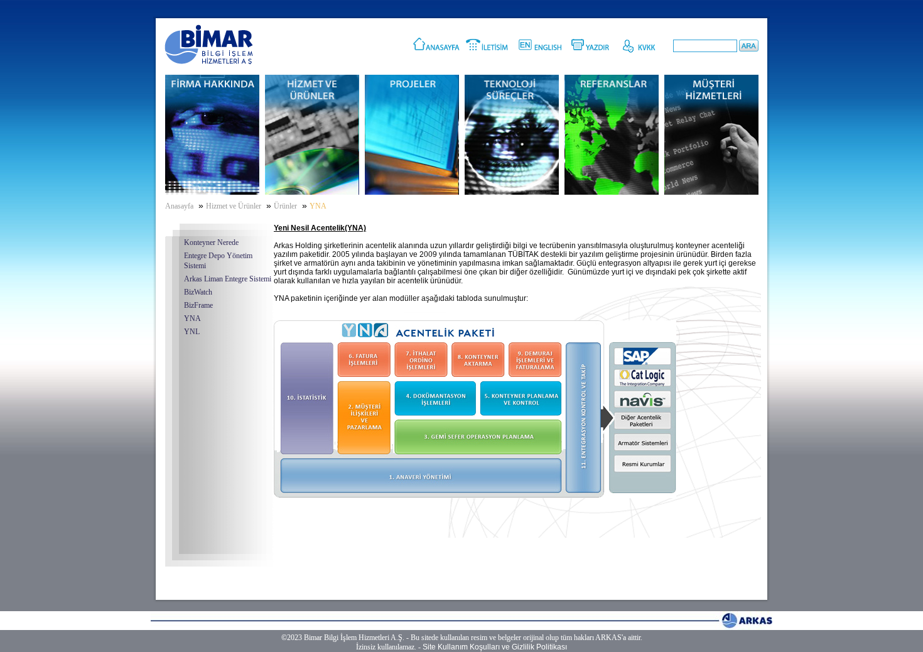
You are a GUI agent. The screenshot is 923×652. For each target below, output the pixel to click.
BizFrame (198, 305)
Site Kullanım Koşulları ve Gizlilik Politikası (495, 647)
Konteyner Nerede (211, 242)
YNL (192, 331)
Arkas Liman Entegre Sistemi (227, 278)
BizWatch (198, 292)
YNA (192, 318)
